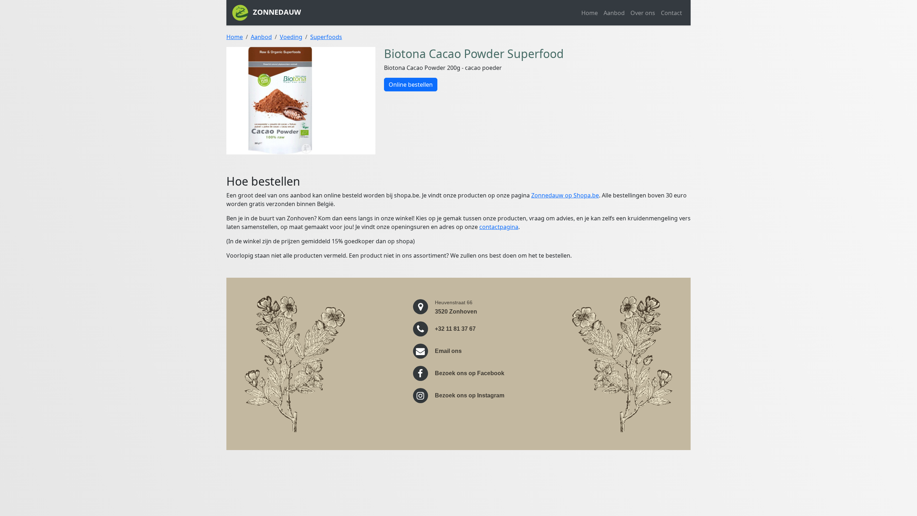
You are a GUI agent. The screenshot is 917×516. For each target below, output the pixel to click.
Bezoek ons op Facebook (469, 373)
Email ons (448, 351)
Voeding (291, 37)
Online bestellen (411, 85)
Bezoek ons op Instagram (469, 395)
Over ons (642, 13)
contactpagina (498, 227)
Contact (671, 13)
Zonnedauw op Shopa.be (565, 195)
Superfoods (326, 37)
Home (589, 13)
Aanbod (614, 13)
